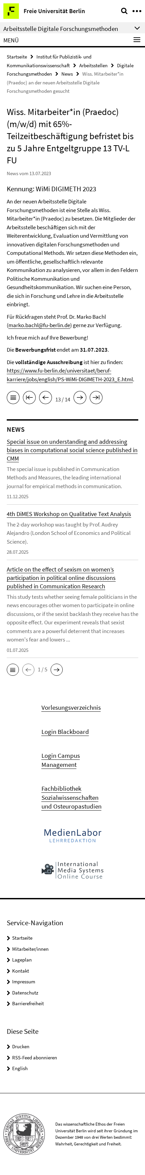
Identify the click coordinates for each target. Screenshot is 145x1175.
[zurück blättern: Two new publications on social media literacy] (45, 399)
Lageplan (22, 959)
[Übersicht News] (13, 399)
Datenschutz (25, 992)
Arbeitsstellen (93, 65)
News (67, 74)
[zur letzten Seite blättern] (96, 399)
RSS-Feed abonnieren (34, 1057)
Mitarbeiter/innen (30, 949)
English (20, 1068)
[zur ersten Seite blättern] (29, 399)
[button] (13, 669)
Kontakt (20, 971)
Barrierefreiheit (28, 1003)
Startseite (17, 56)
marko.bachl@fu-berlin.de (39, 325)
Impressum (23, 981)
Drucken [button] (20, 1046)
